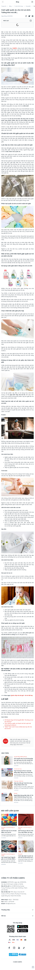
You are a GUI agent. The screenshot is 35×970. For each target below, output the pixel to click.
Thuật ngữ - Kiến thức (18, 781)
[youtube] (19, 947)
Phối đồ (25, 756)
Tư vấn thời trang (18, 6)
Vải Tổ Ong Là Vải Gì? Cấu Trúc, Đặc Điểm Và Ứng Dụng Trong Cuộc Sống (25, 832)
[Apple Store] (22, 930)
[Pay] (22, 954)
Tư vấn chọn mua (17, 768)
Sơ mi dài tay (29, 695)
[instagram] (14, 947)
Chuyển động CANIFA (18, 756)
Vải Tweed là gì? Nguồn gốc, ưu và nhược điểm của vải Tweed (8, 859)
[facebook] (9, 947)
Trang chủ (3, 6)
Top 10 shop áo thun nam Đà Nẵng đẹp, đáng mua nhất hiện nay (23, 772)
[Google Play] (22, 926)
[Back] (2, 1)
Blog (10, 6)
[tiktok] (23, 947)
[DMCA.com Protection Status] (13, 954)
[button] (26, 16)
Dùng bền (28, 6)
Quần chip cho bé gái (17, 695)
